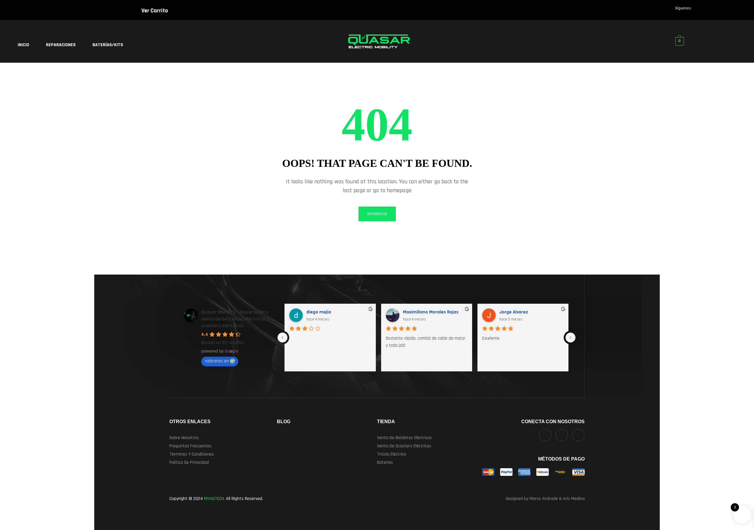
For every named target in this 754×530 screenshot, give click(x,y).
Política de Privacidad (189, 462)
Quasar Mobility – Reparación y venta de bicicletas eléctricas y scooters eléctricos (235, 319)
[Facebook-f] (698, 10)
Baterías (385, 462)
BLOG (283, 421)
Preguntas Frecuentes (190, 446)
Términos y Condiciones (191, 454)
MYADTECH (214, 499)
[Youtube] (732, 10)
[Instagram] (721, 10)
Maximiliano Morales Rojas (431, 312)
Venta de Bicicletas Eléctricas (404, 438)
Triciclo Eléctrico (391, 454)
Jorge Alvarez (513, 312)
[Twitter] (709, 10)
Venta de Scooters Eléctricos (404, 446)
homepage (377, 214)
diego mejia (318, 312)
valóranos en (217, 361)
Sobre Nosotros (184, 438)
